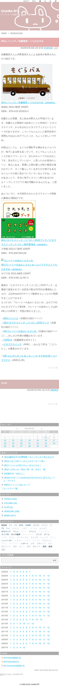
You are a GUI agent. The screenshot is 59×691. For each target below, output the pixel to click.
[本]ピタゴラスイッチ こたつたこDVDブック (26, 323)
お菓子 (24, 528)
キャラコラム (44, 531)
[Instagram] (50, 1)
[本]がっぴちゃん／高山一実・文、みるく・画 (24, 469)
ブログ (27, 540)
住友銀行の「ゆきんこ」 (15, 473)
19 (13, 443)
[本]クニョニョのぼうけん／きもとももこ (22, 465)
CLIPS (8, 507)
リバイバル (14, 543)
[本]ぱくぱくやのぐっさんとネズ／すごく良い (24, 461)
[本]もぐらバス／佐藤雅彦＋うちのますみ (22, 41)
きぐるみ (33, 528)
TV (2, 528)
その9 (4, 383)
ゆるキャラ (6, 531)
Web (8, 528)
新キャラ (36, 546)
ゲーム (47, 534)
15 (38, 440)
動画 (50, 543)
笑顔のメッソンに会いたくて (17, 485)
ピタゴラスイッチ (12, 344)
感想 (15, 546)
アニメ (16, 531)
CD (10, 525)
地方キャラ (6, 546)
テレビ (53, 537)
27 (21, 446)
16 (46, 440)
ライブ (4, 543)
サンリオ (34, 537)
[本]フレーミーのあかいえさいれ (20, 331)
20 (21, 443)
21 (29, 443)
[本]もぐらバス (10, 318)
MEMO (54, 390)
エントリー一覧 (10, 488)
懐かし (22, 546)
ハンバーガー (7, 540)
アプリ (23, 531)
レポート (24, 543)
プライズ (36, 540)
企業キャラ (41, 543)
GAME (28, 525)
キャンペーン (28, 534)
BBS (34, 1)
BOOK (4, 525)
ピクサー (18, 540)
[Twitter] (45, 1)
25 (5, 446)
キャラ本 (5, 534)
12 (13, 440)
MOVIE (36, 525)
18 (5, 443)
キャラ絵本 (15, 534)
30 (46, 446)
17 (54, 440)
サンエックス (22, 537)
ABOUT (26, 1)
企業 (32, 543)
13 (21, 440)
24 (54, 443)
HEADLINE (11, 511)
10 (40, 575)
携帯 (29, 546)
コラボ (4, 537)
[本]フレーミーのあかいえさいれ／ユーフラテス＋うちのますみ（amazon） (29, 267)
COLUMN (10, 503)
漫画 (44, 546)
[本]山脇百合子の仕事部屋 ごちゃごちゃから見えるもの (29, 457)
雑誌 (3, 550)
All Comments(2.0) (13, 666)
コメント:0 (52, 368)
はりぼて (43, 528)
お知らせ (16, 528)
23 (46, 443)
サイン (12, 537)
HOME (4, 33)
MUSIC (45, 525)
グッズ (39, 534)
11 (5, 440)
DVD (21, 525)
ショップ (44, 537)
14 (29, 440)
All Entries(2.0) (12, 658)
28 (29, 446)
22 (38, 443)
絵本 (56, 48)
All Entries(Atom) (11, 662)
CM (15, 525)
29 (38, 446)
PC (51, 525)
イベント (32, 531)
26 (13, 446)
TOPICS (48, 48)
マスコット (47, 540)
